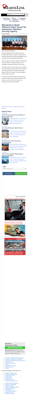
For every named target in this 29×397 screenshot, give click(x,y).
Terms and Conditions (10, 363)
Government (7, 19)
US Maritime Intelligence (11, 391)
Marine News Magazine (10, 384)
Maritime (4, 108)
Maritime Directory (9, 392)
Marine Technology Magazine (12, 387)
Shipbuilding (6, 18)
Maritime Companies (10, 393)
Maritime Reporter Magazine (11, 383)
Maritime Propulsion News (11, 380)
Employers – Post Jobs (21, 173)
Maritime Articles (9, 367)
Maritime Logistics (9, 385)
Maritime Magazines (9, 388)
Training (22, 19)
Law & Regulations (14, 21)
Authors (7, 368)
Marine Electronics (9, 379)
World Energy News (10, 375)
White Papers (8, 389)
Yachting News (8, 378)
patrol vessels (21, 106)
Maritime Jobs (8, 377)
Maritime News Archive (10, 365)
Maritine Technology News (11, 374)
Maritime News (8, 361)
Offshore (14, 18)
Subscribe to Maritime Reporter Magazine (14, 358)
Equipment (15, 19)
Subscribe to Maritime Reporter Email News (15, 360)
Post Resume (9, 173)
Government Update (12, 106)
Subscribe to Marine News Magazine (13, 359)
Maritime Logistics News (11, 373)
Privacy (7, 364)
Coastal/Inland (22, 18)
